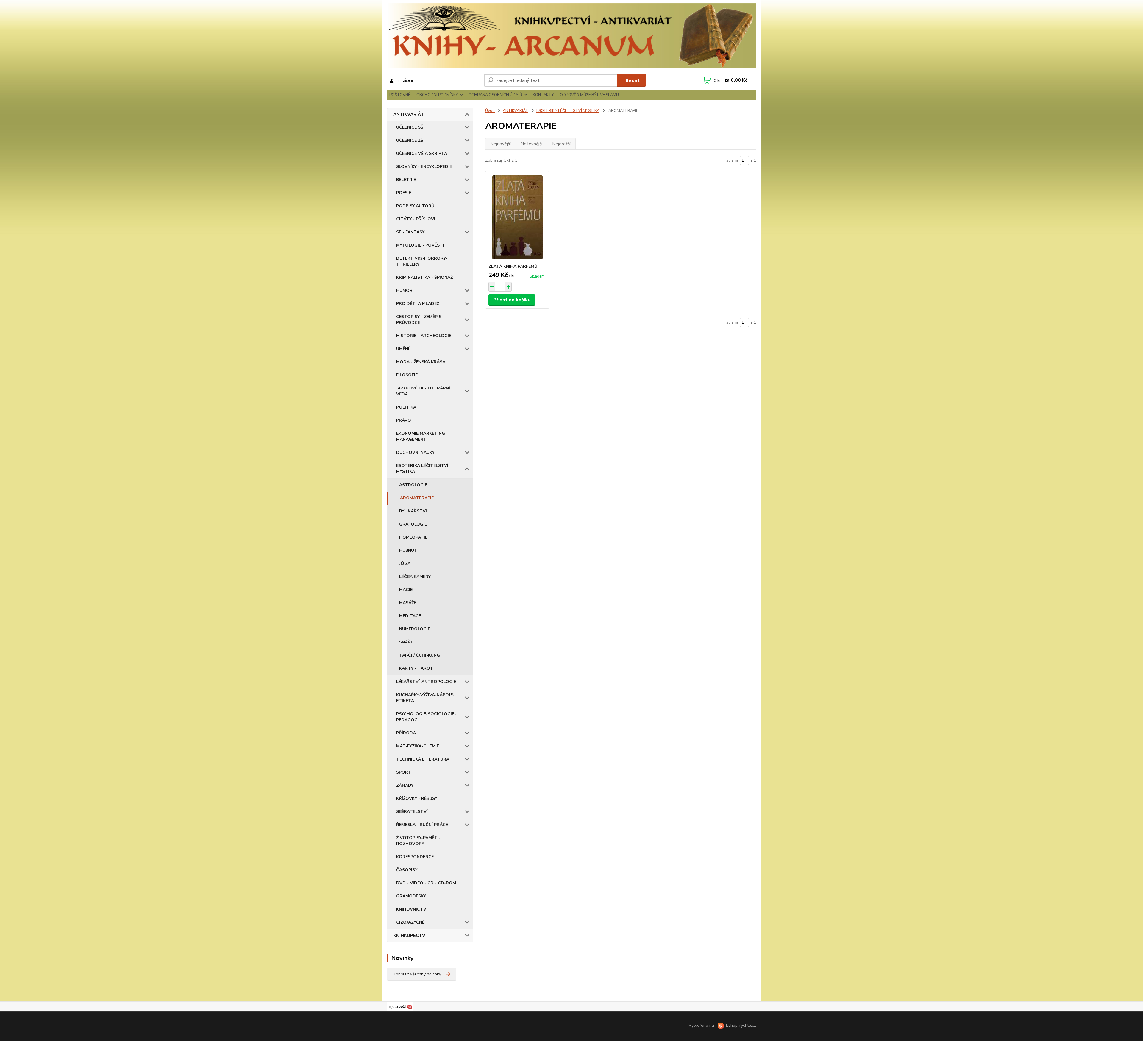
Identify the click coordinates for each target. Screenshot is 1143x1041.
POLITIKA (406, 407)
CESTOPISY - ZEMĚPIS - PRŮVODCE (420, 319)
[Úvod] (571, 35)
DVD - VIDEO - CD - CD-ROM (426, 883)
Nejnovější (500, 144)
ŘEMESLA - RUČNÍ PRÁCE (422, 824)
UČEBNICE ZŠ (409, 140)
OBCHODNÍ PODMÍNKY (437, 95)
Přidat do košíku (511, 300)
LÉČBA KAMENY (415, 576)
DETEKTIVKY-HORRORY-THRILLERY (421, 261)
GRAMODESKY (411, 896)
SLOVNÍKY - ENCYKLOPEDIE (424, 166)
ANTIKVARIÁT (408, 114)
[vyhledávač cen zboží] (400, 1006)
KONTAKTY (543, 95)
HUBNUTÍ (409, 550)
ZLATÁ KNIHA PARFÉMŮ (512, 266)
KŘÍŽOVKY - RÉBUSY (416, 798)
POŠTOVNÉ (399, 95)
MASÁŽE (407, 603)
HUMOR (404, 290)
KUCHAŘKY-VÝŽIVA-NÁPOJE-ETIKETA (425, 698)
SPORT (403, 772)
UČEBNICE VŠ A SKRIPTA (421, 153)
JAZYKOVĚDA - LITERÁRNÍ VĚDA (423, 391)
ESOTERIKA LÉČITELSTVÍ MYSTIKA (422, 468)
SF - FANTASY (410, 232)
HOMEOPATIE (413, 537)
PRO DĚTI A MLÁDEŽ (417, 303)
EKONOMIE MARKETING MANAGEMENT (420, 436)
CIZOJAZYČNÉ (410, 922)
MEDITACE (410, 616)
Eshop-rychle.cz (741, 1025)
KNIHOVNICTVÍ (411, 909)
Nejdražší (561, 144)
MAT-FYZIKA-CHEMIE (417, 746)
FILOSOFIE (407, 375)
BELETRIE (406, 180)
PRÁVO (403, 420)
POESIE (403, 193)
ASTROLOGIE (413, 485)
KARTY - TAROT (416, 668)
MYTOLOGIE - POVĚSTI (420, 245)
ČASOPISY (406, 870)
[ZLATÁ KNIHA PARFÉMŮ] (517, 217)
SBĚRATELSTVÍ (412, 811)
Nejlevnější (531, 144)
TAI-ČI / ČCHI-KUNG (419, 655)
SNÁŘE (406, 642)
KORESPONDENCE (415, 857)
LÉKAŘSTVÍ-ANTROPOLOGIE (426, 682)
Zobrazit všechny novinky (417, 974)
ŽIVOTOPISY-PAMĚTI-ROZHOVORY (418, 841)
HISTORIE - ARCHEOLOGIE (423, 336)
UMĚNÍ (402, 349)
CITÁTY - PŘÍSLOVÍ (415, 219)
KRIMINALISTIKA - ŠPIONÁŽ (424, 277)
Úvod (490, 110)
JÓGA (404, 563)
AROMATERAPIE (417, 498)
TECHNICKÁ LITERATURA (422, 759)
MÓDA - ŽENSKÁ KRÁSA (420, 362)
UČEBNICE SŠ (409, 127)
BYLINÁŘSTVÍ (413, 511)
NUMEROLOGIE (414, 629)
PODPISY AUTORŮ (415, 206)
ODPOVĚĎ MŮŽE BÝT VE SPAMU (589, 95)
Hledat (631, 80)
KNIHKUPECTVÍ (410, 936)
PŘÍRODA (406, 733)
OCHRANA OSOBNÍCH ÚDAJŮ (495, 95)
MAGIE (406, 590)
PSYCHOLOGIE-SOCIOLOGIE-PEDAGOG (426, 717)
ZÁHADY (404, 785)
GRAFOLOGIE (413, 524)
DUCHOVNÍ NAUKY (415, 452)
